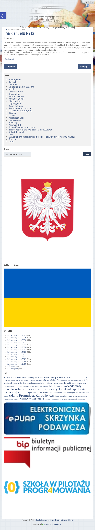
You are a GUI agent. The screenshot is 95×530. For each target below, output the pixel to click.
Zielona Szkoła (75, 399)
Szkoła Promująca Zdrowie (28, 395)
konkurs (56, 383)
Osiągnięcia (12, 113)
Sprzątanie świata (35, 392)
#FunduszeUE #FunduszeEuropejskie (20, 377)
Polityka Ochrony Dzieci (16, 117)
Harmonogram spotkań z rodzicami (20, 108)
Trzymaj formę (77, 396)
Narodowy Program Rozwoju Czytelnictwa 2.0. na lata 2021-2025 (30, 129)
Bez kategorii (9, 59)
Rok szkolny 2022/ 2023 (16, 342)
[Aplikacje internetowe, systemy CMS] (46, 524)
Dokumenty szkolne (15, 79)
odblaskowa (43, 386)
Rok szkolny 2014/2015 (16, 361)
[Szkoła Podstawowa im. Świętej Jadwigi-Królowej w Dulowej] (47, 24)
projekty (44, 390)
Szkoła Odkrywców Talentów (74, 392)
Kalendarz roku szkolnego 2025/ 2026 (22, 86)
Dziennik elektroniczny (16, 105)
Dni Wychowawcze (22, 380)
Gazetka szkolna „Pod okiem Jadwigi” (21, 110)
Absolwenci (12, 115)
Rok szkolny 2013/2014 (16, 364)
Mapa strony (12, 139)
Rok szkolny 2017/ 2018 (16, 354)
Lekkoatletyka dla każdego (13, 386)
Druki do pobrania (14, 94)
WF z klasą (45, 399)
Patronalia (25, 390)
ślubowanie (82, 399)
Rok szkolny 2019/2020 (16, 349)
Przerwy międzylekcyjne (16, 98)
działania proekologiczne (37, 380)
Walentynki (84, 396)
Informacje (11, 366)
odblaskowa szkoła (57, 386)
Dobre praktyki (13, 122)
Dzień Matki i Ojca (52, 380)
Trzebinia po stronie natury (60, 395)
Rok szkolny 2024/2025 (16, 337)
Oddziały (11, 89)
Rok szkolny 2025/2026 (16, 335)
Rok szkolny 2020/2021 (16, 347)
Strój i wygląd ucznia (15, 103)
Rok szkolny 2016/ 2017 (16, 356)
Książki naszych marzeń (75, 382)
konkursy (61, 383)
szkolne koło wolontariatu (52, 392)
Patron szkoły (13, 84)
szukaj (87, 154)
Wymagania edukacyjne (16, 96)
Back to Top (55, 524)
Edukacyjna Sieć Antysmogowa (69, 380)
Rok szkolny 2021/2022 (16, 344)
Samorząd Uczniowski (16, 91)
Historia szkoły (13, 82)
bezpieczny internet (79, 377)
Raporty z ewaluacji (15, 120)
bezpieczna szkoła (61, 377)
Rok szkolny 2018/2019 (16, 352)
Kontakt (11, 141)
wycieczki (53, 399)
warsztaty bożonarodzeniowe (11, 399)
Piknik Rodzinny (37, 390)
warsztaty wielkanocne (30, 398)
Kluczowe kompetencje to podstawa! (38, 382)
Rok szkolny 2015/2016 (16, 359)
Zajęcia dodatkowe (15, 101)
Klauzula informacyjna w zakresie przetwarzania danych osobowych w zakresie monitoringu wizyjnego (42, 136)
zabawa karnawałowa (63, 399)
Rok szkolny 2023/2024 (16, 340)
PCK (30, 389)
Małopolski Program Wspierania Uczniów (22, 127)
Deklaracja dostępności (16, 132)
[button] (3, 15)
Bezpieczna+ (44, 377)
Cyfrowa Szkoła (9, 380)
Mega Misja (26, 386)
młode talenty (34, 386)
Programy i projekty (15, 124)
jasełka (80, 380)
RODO (11, 134)
